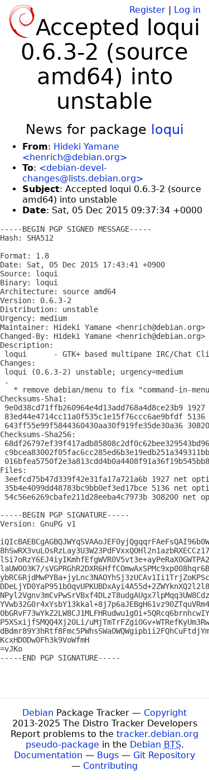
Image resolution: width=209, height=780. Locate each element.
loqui (167, 129)
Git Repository (164, 755)
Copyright (165, 712)
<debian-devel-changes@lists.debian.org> (82, 173)
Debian (38, 712)
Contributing (110, 765)
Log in (187, 9)
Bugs (108, 755)
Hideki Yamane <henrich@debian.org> (74, 151)
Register (147, 9)
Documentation (48, 755)
